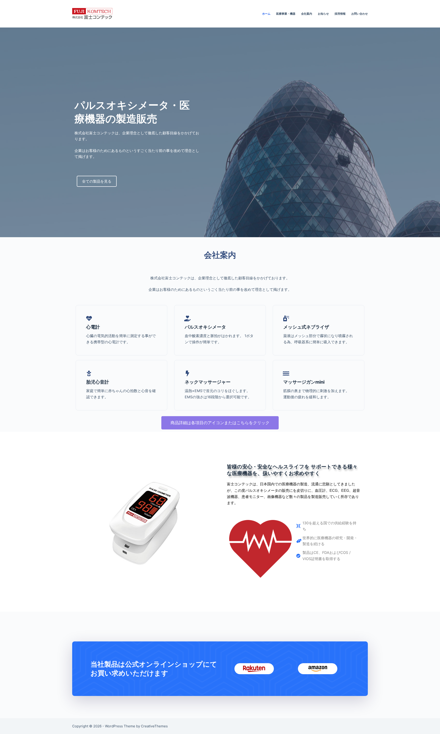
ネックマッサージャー (208, 382)
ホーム (266, 13)
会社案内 (306, 13)
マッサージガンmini (303, 382)
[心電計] (89, 318)
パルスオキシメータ (205, 327)
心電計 (93, 327)
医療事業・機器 (285, 13)
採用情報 (340, 13)
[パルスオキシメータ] (187, 318)
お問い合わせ (359, 13)
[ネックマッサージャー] (187, 373)
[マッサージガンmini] (286, 373)
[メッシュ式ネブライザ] (286, 318)
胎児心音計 (97, 382)
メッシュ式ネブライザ (306, 327)
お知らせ (323, 13)
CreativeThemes (154, 726)
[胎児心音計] (89, 373)
